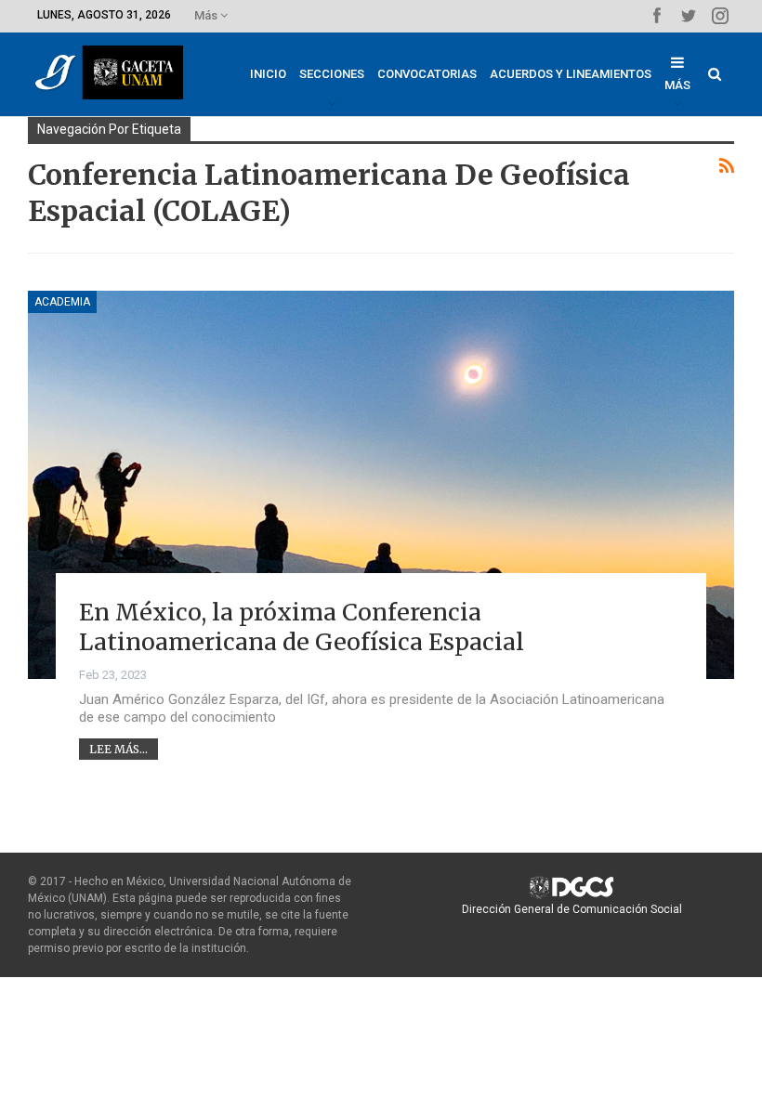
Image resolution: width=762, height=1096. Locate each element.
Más (207, 15)
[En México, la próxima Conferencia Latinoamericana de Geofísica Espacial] (381, 485)
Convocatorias (427, 74)
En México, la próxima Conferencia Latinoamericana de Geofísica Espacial (301, 627)
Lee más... (118, 749)
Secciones (331, 74)
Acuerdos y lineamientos (570, 74)
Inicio (268, 74)
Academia (62, 301)
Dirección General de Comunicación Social (572, 909)
